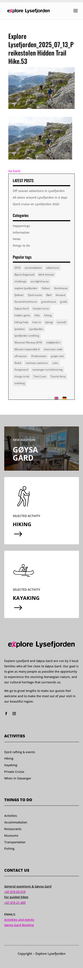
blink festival (46, 274)
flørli (49, 295)
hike (37, 315)
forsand (60, 295)
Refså (17, 363)
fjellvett (19, 295)
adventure (52, 267)
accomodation (33, 267)
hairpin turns (41, 308)
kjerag (49, 322)
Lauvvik (61, 322)
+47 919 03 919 (15, 892)
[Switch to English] (56, 398)
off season (20, 356)
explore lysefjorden (25, 288)
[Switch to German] (64, 398)
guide (63, 301)
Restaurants (12, 829)
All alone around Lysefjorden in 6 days (40, 197)
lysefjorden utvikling (26, 335)
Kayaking (10, 765)
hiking (48, 315)
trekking (19, 383)
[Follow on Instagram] (14, 713)
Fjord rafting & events (19, 752)
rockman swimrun (37, 363)
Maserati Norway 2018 (28, 342)
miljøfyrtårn (53, 342)
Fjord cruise (35, 295)
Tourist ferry (58, 376)
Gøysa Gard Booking (19, 925)
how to (36, 322)
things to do (21, 245)
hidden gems (22, 315)
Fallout (46, 288)
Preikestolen (39, 356)
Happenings (21, 226)
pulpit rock (57, 356)
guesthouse (48, 301)
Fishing (9, 848)
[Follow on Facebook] (6, 713)
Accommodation (15, 822)
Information (21, 232)
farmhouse (61, 288)
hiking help (21, 322)
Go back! (14, 171)
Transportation (15, 842)
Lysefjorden (36, 329)
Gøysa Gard (21, 308)
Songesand (21, 369)
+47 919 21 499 (15, 903)
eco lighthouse (40, 281)
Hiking (8, 758)
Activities (10, 816)
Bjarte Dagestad (24, 274)
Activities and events (19, 920)
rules (55, 363)
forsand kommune (25, 301)
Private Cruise (14, 772)
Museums (11, 835)
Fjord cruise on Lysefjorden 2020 (36, 204)
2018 (17, 267)
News (17, 239)
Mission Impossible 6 (27, 349)
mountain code (53, 349)
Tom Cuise (39, 376)
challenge (20, 281)
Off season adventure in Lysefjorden (39, 191)
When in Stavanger (17, 778)
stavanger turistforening (47, 369)
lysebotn (19, 329)
